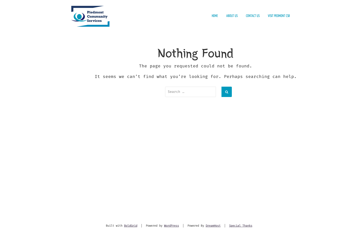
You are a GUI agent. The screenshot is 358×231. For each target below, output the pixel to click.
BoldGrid (130, 225)
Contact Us (253, 16)
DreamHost (213, 225)
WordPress (171, 225)
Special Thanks (240, 225)
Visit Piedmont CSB (279, 16)
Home (215, 16)
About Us (232, 16)
